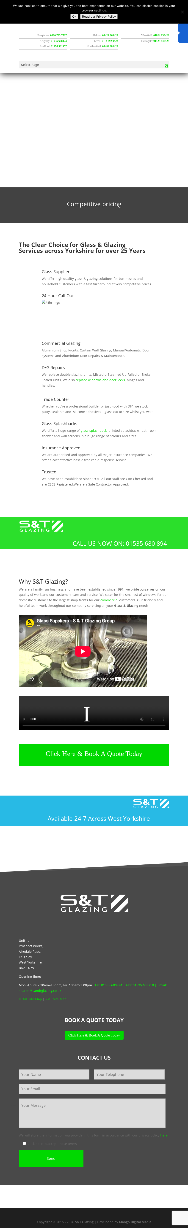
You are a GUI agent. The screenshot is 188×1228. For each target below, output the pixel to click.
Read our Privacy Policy (99, 16)
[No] (182, 12)
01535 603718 (143, 985)
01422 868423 (110, 35)
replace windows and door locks (100, 380)
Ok (74, 16)
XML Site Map (56, 999)
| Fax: (127, 985)
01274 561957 (59, 46)
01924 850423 (161, 35)
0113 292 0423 (110, 41)
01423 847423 (161, 41)
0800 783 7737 (58, 35)
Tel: (98, 985)
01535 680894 (111, 985)
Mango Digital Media (135, 1222)
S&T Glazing (84, 1222)
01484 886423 (110, 46)
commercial (109, 600)
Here (164, 1135)
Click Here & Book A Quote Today (94, 753)
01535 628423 (59, 41)
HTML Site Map (30, 999)
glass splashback (94, 430)
